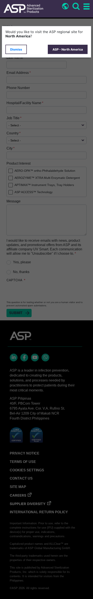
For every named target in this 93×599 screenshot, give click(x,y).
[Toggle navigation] (86, 6)
